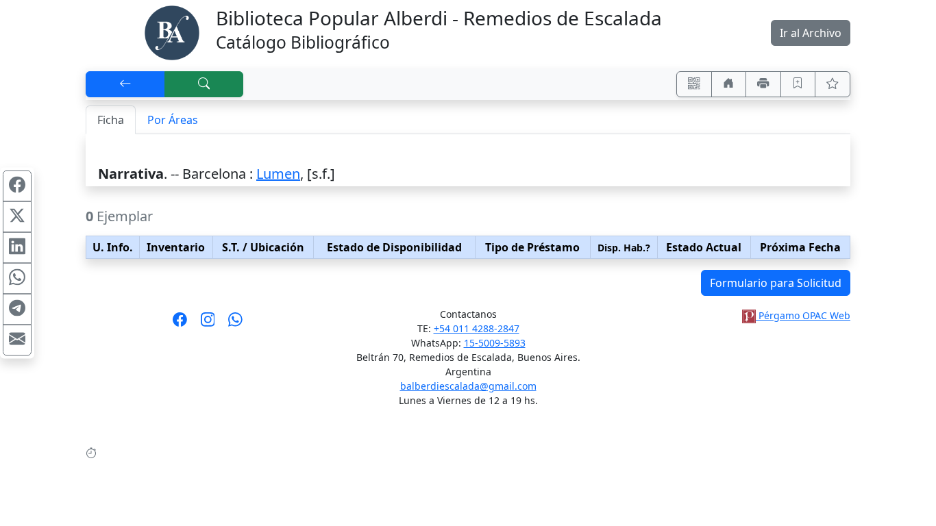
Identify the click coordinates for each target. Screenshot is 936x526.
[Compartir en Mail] (17, 340)
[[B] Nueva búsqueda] (204, 84)
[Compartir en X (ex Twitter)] (17, 217)
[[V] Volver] (125, 84)
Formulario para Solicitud (775, 282)
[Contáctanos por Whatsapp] (235, 323)
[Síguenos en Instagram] (208, 323)
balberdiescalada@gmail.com (468, 385)
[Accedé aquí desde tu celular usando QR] (694, 84)
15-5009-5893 (495, 342)
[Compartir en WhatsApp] (17, 279)
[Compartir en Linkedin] (17, 248)
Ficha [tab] (110, 119)
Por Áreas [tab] (172, 119)
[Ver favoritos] (832, 84)
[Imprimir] (763, 84)
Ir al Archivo (810, 32)
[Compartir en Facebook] (17, 186)
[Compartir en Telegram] (17, 309)
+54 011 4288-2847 (476, 328)
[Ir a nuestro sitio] (729, 84)
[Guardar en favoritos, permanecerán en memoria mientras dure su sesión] (798, 84)
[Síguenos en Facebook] (180, 323)
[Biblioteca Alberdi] (172, 31)
